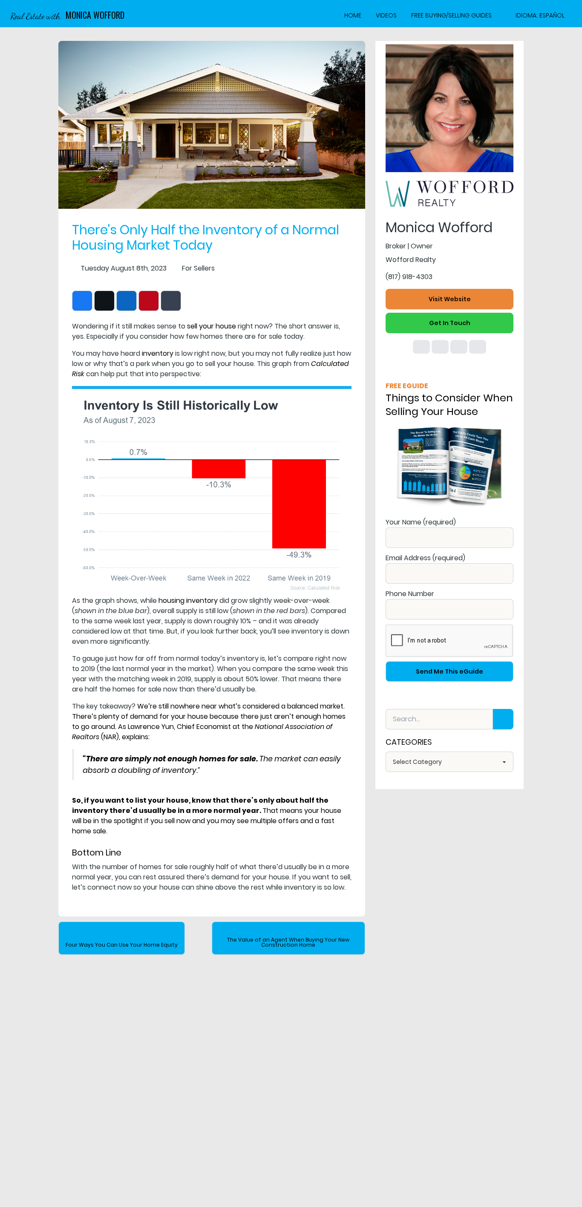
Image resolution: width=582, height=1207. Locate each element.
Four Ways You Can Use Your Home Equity (122, 944)
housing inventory (188, 600)
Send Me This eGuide (449, 671)
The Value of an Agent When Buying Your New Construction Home (288, 942)
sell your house (211, 326)
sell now (177, 821)
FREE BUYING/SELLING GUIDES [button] (451, 15)
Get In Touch (449, 323)
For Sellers (198, 268)
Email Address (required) (425, 558)
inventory (157, 353)
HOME (352, 15)
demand (144, 716)
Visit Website (450, 299)
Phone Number (410, 594)
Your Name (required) (421, 522)
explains (135, 737)
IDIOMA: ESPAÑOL (540, 15)
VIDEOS (386, 15)
